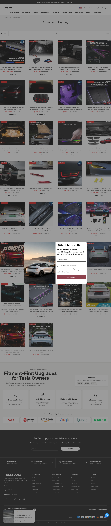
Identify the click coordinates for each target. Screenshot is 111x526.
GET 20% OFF (71, 277)
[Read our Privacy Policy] (85, 268)
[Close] (85, 244)
